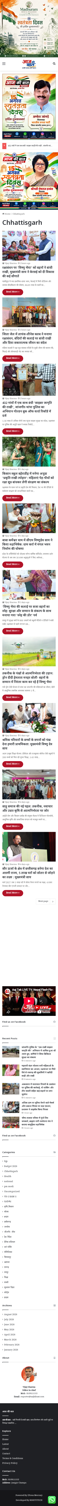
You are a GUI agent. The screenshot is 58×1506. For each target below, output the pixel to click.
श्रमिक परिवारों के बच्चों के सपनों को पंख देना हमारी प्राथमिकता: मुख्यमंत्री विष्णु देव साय (27, 744)
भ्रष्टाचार (7, 1262)
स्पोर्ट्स (6, 1293)
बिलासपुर (7, 1257)
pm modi (9, 1187)
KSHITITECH (36, 1500)
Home (7, 214)
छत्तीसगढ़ (7, 1222)
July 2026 (9, 1320)
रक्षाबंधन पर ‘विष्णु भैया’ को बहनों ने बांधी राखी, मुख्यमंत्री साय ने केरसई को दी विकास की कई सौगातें (28, 272)
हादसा (6, 1298)
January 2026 (11, 1350)
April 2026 (9, 1335)
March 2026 (10, 1340)
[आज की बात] (29, 64)
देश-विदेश (7, 1237)
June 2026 (9, 1325)
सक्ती (6, 1282)
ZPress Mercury (35, 1495)
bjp (6, 1161)
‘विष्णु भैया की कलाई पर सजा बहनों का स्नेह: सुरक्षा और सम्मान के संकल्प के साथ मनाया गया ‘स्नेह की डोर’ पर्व (26, 611)
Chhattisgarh (11, 1171)
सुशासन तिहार (9, 1287)
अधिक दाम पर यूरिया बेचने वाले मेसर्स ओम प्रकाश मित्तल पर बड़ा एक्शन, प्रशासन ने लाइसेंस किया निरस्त (38, 1106)
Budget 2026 (10, 1166)
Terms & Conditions (12, 1458)
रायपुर (6, 1272)
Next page (43, 901)
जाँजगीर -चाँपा (9, 1232)
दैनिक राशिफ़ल (9, 1242)
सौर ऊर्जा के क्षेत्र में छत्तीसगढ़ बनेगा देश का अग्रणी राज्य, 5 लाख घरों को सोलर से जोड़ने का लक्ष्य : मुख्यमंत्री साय (28, 873)
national (8, 1181)
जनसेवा (7, 1227)
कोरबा (6, 1212)
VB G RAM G (10, 1197)
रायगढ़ (6, 1267)
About (5, 1449)
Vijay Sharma (11, 263)
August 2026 (10, 1315)
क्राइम (6, 1217)
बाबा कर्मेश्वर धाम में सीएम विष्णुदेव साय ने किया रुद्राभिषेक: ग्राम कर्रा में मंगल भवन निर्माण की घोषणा (27, 544)
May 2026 (9, 1330)
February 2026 (11, 1345)
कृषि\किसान (9, 1207)
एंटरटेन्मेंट (7, 1202)
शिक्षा (6, 1277)
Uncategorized (12, 1192)
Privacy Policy (9, 1463)
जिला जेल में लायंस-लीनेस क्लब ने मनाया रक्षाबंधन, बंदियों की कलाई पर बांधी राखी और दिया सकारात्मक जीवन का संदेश (27, 338)
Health (7, 1176)
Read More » (12, 292)
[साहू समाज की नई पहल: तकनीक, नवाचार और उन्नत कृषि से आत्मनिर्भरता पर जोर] (29, 784)
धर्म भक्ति (8, 1247)
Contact (6, 1454)
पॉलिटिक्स (8, 1252)
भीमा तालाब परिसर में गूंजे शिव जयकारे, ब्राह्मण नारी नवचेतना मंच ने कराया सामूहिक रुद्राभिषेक (37, 1121)
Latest (5, 1444)
